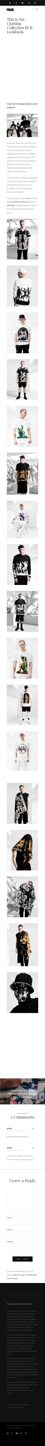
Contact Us (20, 1407)
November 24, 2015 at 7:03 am (15, 1131)
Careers (26, 1405)
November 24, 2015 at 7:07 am (15, 1150)
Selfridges (11, 205)
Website (10, 1242)
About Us (11, 1405)
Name (10, 1218)
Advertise (19, 1405)
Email (10, 1230)
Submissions (11, 1407)
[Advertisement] (22, 75)
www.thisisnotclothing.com (20, 202)
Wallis (9, 1128)
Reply (33, 1128)
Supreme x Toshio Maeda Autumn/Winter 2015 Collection (22, 1091)
